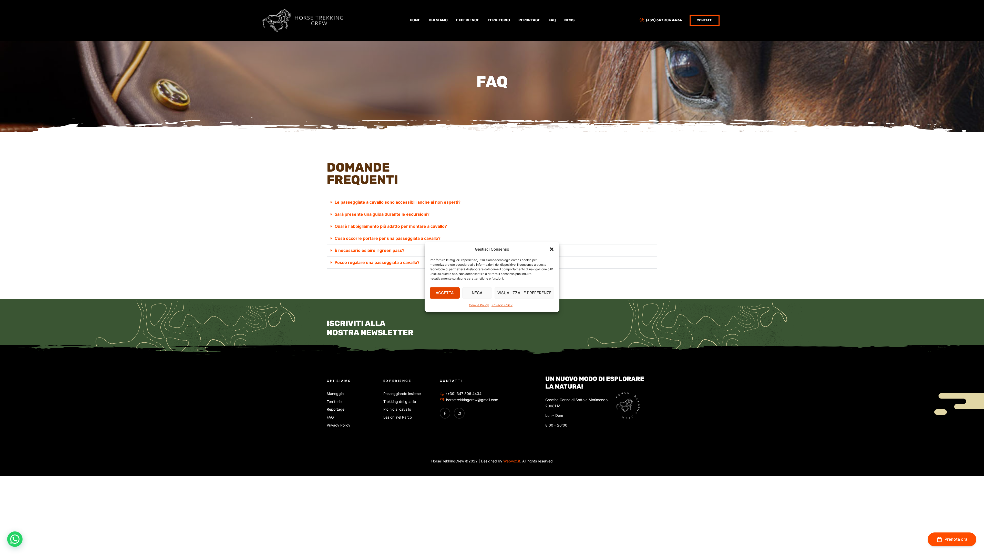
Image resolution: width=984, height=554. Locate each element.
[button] (551, 249)
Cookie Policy (479, 305)
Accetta (445, 292)
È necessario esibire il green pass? (369, 250)
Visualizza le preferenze (524, 292)
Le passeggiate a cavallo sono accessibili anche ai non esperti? (397, 202)
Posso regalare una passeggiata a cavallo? (377, 262)
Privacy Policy (501, 305)
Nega (477, 292)
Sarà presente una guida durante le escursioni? (382, 214)
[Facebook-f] (445, 413)
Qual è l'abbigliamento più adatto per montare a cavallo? (391, 226)
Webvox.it (511, 461)
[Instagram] (459, 413)
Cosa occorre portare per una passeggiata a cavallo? (387, 238)
